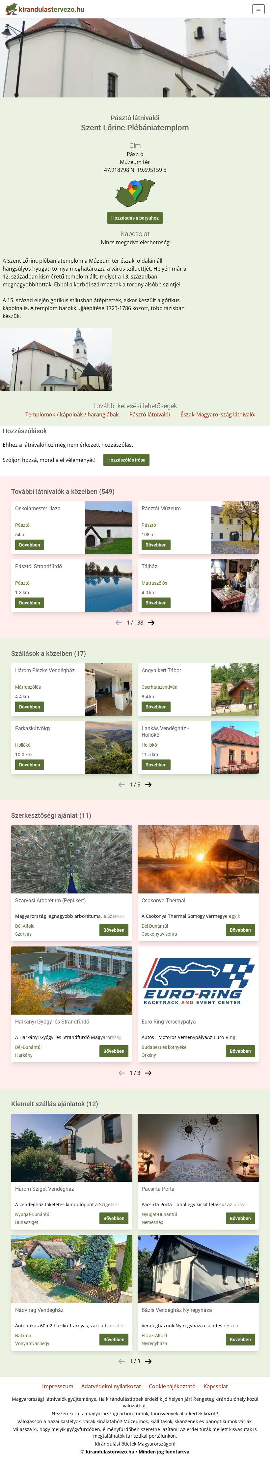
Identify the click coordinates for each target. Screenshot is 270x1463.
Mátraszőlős (154, 583)
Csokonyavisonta (159, 934)
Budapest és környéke (164, 1047)
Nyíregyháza (154, 1343)
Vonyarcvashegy (32, 1343)
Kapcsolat (215, 1386)
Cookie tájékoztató (172, 1386)
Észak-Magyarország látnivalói (218, 414)
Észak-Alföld (154, 1335)
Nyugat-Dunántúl (32, 1214)
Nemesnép (152, 1222)
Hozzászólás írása (126, 460)
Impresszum (57, 1386)
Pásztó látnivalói (149, 414)
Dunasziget (26, 1222)
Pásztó (22, 525)
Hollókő (23, 745)
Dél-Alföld (25, 926)
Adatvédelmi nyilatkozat (111, 1386)
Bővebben (29, 544)
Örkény (149, 1055)
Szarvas (23, 934)
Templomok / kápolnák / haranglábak (72, 414)
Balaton (23, 1335)
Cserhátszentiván (159, 687)
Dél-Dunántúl (155, 926)
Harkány (24, 1055)
